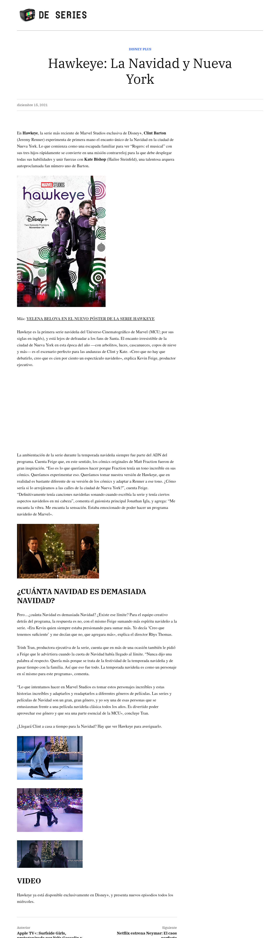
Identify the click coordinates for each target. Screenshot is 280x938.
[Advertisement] (97, 403)
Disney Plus (140, 49)
